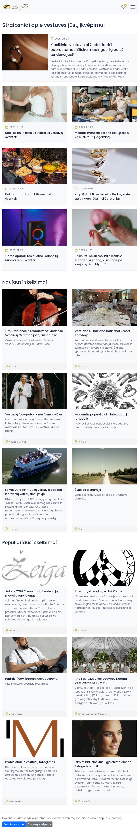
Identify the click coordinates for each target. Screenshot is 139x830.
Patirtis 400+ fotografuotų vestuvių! (31, 679)
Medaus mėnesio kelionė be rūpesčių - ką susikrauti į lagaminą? (103, 135)
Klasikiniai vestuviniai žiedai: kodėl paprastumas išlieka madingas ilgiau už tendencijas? (86, 49)
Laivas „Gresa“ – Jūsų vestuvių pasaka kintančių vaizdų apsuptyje (33, 492)
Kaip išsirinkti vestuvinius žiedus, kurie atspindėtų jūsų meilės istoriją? (102, 196)
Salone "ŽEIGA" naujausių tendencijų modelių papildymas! (31, 593)
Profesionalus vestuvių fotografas (30, 762)
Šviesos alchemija (88, 490)
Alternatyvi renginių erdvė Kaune (98, 591)
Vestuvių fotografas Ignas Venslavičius (34, 414)
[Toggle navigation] (133, 7)
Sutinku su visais (14, 824)
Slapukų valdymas (39, 824)
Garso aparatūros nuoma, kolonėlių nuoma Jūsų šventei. (31, 258)
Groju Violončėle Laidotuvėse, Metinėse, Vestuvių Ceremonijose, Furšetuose (34, 333)
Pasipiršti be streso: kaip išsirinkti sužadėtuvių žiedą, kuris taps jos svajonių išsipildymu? (99, 260)
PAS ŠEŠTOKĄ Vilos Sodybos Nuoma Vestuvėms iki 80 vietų (101, 681)
